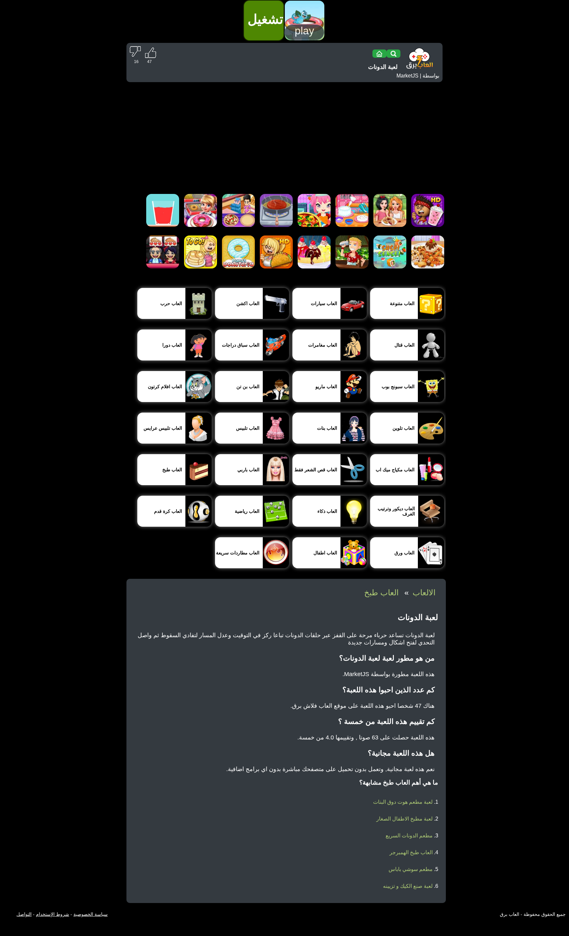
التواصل (24, 914)
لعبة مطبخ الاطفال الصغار (404, 819)
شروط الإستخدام (52, 914)
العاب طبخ (381, 592)
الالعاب (424, 592)
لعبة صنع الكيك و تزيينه (408, 886)
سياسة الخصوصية (90, 914)
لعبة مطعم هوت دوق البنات (403, 802)
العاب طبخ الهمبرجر (411, 852)
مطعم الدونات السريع (409, 835)
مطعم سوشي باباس (411, 869)
